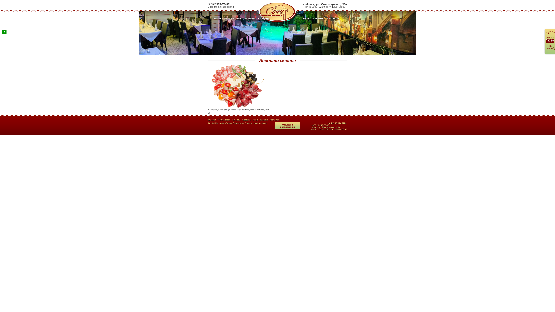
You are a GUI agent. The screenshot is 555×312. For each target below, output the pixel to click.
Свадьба (263, 18)
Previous (4, 32)
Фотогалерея (232, 18)
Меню (306, 18)
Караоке (318, 18)
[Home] (277, 3)
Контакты (333, 18)
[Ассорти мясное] (237, 65)
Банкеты (249, 18)
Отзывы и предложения (287, 125)
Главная (216, 18)
